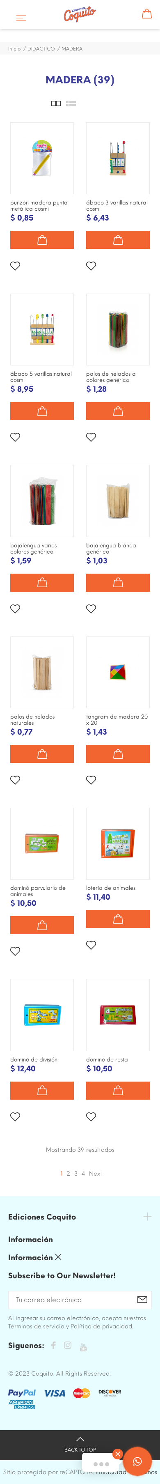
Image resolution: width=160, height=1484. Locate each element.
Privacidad (111, 1472)
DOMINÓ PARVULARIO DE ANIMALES (38, 891)
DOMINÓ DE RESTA (107, 1060)
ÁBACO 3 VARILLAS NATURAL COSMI (117, 206)
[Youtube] (83, 1347)
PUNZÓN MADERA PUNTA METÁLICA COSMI (39, 206)
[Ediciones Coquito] (80, 14)
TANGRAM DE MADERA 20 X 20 (117, 720)
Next (95, 1173)
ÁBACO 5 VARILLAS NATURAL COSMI (41, 377)
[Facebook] (53, 1346)
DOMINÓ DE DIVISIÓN (33, 1060)
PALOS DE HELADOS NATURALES (32, 720)
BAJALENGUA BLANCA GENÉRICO (111, 548)
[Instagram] (68, 1346)
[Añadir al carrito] (42, 240)
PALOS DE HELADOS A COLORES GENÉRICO (111, 377)
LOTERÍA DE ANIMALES (110, 888)
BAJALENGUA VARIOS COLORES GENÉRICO (33, 548)
